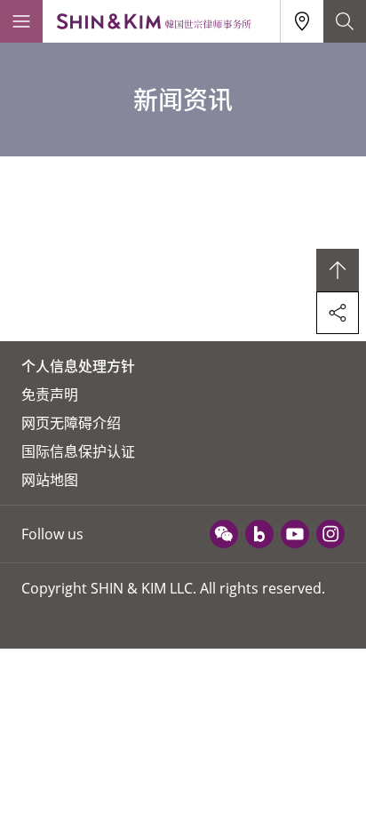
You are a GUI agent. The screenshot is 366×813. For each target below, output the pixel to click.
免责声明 (49, 394)
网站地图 (49, 480)
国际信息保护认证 (78, 451)
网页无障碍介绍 (71, 423)
